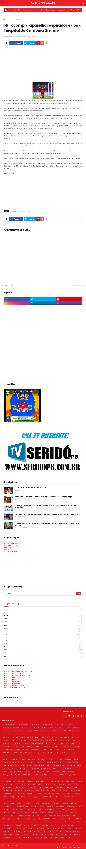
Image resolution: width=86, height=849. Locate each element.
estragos (68, 775)
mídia (24, 800)
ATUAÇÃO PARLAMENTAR (46, 734)
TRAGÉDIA (18, 834)
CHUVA (16, 746)
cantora (54, 743)
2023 (43, 619)
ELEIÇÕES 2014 (35, 768)
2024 (43, 616)
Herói (68, 784)
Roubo (64, 825)
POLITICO (13, 816)
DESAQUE (24, 762)
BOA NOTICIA (75, 737)
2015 (43, 644)
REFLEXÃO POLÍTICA (66, 822)
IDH (35, 787)
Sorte (24, 831)
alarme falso (52, 728)
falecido (22, 778)
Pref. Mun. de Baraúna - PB (13, 684)
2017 (43, 637)
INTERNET (65, 790)
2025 (43, 613)
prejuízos (57, 816)
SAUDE (42, 828)
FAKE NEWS (14, 778)
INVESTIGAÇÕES (75, 790)
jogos (57, 794)
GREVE (53, 784)
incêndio (69, 787)
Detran (29, 765)
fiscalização (21, 781)
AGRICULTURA (25, 728)
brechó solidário (64, 740)
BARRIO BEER (15, 737)
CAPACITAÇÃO (64, 743)
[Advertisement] (45, 64)
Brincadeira (6, 743)
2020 (43, 628)
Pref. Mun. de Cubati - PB (13, 673)
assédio (5, 734)
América (14, 731)
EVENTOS (5, 778)
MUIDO (52, 800)
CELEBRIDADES (7, 746)
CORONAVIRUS (18, 753)
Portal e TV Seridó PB (43, 3)
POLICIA (58, 812)
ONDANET (5, 809)
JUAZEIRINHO (76, 794)
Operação (14, 809)
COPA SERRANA (7, 753)
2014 (43, 647)
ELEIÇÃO (14, 768)
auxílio (58, 734)
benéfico (66, 737)
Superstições (32, 831)
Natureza (56, 803)
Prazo (50, 816)
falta (38, 778)
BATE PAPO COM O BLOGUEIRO (29, 737)
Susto (45, 831)
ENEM (63, 772)
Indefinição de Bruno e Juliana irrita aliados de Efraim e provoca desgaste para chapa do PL (45, 10)
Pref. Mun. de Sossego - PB (13, 681)
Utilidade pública (8, 838)
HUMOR (24, 787)
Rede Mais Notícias (11, 545)
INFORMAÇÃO (29, 790)
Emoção (28, 772)
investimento (7, 794)
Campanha (26, 743)
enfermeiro (71, 772)
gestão (23, 784)
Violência (44, 838)
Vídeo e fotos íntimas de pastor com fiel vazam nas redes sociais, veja (43, 497)
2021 (43, 625)
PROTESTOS (78, 819)
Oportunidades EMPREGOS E (46, 809)
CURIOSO (34, 756)
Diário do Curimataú (11, 547)
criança (37, 753)
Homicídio (17, 787)
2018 (43, 634)
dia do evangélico (38, 765)
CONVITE (57, 750)
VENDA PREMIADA (28, 838)
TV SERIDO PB (44, 834)
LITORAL (23, 797)
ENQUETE (17, 775)
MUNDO (5, 803)
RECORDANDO (37, 822)
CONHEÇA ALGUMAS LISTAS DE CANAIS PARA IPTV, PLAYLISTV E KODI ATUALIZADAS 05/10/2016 (46, 507)
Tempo (62, 831)
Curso (41, 756)
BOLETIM (15, 740)
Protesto (70, 819)
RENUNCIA (36, 825)
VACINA (18, 838)
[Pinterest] (38, 43)
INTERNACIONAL (56, 790)
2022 (43, 622)
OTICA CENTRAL (61, 809)
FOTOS (43, 781)
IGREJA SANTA (49, 787)
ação (62, 724)
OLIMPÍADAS (70, 806)
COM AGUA (56, 746)
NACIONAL (20, 803)
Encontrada (56, 772)
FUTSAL (5, 784)
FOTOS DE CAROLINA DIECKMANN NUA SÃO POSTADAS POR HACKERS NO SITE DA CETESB (48, 515)
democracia (31, 759)
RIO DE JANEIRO (55, 825)
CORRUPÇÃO (28, 753)
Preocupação (66, 816)
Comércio (77, 746)
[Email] (42, 43)
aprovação (52, 731)
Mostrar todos (10, 553)
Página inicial (8, 20)
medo (78, 797)
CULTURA (63, 753)
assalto (78, 731)
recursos (46, 822)
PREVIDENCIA (47, 819)
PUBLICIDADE (6, 822)
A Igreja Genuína (35, 724)
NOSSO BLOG (74, 803)
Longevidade (37, 797)
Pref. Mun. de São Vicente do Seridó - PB (18, 671)
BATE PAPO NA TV (45, 737)
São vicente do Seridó (19, 828)
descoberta (40, 762)
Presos (30, 819)
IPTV (15, 794)
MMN (29, 800)
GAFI (11, 784)
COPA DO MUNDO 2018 (68, 750)
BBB (61, 737)
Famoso (21, 211)
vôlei (56, 838)
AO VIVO (35, 731)
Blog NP (7, 549)
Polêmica (50, 812)
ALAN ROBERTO (42, 728)
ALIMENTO (67, 728)
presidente (16, 819)
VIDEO (37, 838)
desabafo (68, 759)
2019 (43, 631)
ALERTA (60, 728)
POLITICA (73, 812)
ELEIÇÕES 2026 (18, 772)
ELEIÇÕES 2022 (68, 768)
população (36, 816)
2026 (43, 610)
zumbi (70, 838)
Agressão (16, 728)
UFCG (57, 834)
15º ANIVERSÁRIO (10, 724)
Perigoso (34, 812)
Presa (74, 816)
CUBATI (50, 753)
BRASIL (54, 740)
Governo (39, 784)
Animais (21, 731)
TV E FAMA (35, 834)
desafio (5, 762)
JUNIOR (5, 797)
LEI (18, 797)
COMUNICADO (15, 750)
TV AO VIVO (26, 834)
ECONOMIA (77, 765)
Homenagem (7, 787)
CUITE (56, 753)
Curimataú (15, 756)
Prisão (55, 819)
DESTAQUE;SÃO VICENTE (9, 765)
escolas (54, 775)
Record (29, 822)
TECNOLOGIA (53, 831)
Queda (15, 822)
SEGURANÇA (61, 828)
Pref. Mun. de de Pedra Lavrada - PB (17, 675)
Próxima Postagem (76, 285)
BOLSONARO (23, 740)
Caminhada (16, 743)
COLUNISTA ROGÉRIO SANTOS (42, 746)
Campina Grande (37, 743)
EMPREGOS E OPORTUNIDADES (41, 772)
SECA (54, 828)
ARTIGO (71, 731)
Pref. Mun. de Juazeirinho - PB (14, 688)
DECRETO (5, 759)
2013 (43, 650)
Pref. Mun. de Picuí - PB (12, 677)
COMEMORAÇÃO (66, 746)
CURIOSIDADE (25, 756)
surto (39, 831)
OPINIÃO (22, 809)
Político (20, 816)
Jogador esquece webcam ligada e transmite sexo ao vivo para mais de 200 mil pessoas (47, 524)
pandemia (6, 812)
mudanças (43, 800)
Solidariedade (16, 831)
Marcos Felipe (15, 846)
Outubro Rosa (72, 809)
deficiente (14, 759)
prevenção (37, 819)
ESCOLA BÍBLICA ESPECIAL (42, 775)
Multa (80, 800)
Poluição (27, 816)
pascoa (27, 812)
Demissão (22, 759)
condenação (34, 750)
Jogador (50, 794)
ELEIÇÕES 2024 (7, 772)
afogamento (7, 728)
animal (28, 731)
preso (23, 819)
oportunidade (31, 809)
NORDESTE (65, 803)
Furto (72, 781)
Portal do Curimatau (11, 543)
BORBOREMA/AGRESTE (44, 740)
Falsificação (31, 778)
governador (31, 784)
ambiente (6, 731)
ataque (26, 734)
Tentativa (76, 831)
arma (60, 731)
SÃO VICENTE (6, 828)
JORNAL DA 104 (66, 794)
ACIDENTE (69, 724)
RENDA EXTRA (27, 825)
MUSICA (12, 803)
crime (44, 753)
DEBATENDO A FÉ (70, 756)
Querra (22, 822)
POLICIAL (65, 812)
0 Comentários (33, 36)
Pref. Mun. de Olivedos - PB (13, 679)
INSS (48, 790)
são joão (70, 825)
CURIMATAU (6, 756)
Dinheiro (49, 765)
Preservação (6, 819)
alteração (76, 728)
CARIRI (72, 743)
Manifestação (69, 797)
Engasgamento (7, 775)
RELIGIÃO (18, 825)
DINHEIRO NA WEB (59, 765)
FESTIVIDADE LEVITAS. (9, 781)
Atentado (34, 734)
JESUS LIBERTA (31, 794)
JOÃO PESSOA (42, 794)
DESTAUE (21, 765)
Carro (78, 743)
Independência (7, 790)
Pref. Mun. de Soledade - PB (14, 686)
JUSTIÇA (12, 797)
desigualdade (50, 762)
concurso (25, 750)
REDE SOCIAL (55, 822)
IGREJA (41, 787)
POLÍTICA (5, 816)
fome (37, 781)
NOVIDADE (41, 806)
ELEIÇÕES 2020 (56, 768)
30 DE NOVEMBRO (22, 724)
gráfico (47, 784)
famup (52, 778)
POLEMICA (42, 812)
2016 (43, 641)
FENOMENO (68, 778)
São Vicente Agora (11, 551)
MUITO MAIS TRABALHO (62, 800)
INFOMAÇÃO (18, 790)
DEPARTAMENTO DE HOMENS (54, 759)
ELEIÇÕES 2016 (45, 768)
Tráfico (11, 834)
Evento (76, 775)
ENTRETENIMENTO (27, 775)
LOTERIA (45, 797)
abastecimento (47, 724)
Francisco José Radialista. (55, 781)
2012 (43, 653)
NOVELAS (33, 806)
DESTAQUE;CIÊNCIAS (72, 762)
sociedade (78, 828)
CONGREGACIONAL (46, 750)
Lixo (29, 797)
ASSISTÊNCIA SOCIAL (16, 734)
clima (22, 746)
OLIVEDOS (79, 806)
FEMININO (59, 778)
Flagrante (30, 781)
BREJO (73, 740)
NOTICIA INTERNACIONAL (21, 806)
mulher (73, 800)
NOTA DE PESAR (7, 806)
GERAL (16, 784)
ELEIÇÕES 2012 (24, 768)
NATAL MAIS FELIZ (46, 803)
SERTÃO (70, 828)
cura (69, 753)
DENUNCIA (41, 759)
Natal (37, 803)
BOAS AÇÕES (6, 740)
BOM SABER (33, 740)
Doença (69, 765)
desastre (31, 762)
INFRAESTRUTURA (39, 790)
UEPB (51, 834)
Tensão (68, 831)
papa (13, 812)
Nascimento (29, 803)
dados (54, 756)
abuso (56, 724)
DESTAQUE (18, 20)
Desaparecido (14, 762)
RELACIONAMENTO (8, 825)
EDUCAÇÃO (6, 768)
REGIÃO (77, 822)
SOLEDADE (6, 831)
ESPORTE (61, 775)
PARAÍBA (29, 211)
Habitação (61, 784)
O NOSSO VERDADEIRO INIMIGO (55, 806)
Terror (4, 834)
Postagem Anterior (9, 285)
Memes (17, 800)
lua (51, 797)
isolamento (21, 794)
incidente (77, 787)
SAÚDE (48, 828)
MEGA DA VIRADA (8, 800)
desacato (76, 759)
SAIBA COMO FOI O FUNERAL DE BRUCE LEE (30, 488)
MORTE (36, 800)
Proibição (62, 819)
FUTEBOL (79, 781)
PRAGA (44, 816)
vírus (51, 838)
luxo (61, 797)
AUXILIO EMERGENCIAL (68, 734)
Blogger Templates (28, 844)
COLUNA (28, 746)
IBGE (30, 787)
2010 (43, 656)
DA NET (48, 756)
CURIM (76, 753)
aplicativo (44, 731)
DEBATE (61, 756)
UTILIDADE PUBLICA (74, 834)
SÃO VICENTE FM (33, 828)
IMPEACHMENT (60, 787)
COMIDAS (6, 750)
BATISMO (54, 737)
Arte (65, 731)
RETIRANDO (45, 825)
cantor (48, 743)
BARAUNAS (6, 737)
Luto (56, 797)
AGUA (33, 728)
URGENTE (64, 834)
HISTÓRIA (75, 784)
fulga (67, 781)
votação (62, 838)
